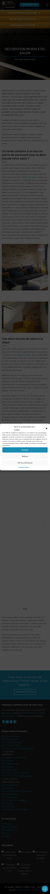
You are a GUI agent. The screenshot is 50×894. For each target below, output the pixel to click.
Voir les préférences (25, 463)
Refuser (25, 456)
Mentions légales (23, 467)
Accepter (25, 450)
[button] (46, 428)
